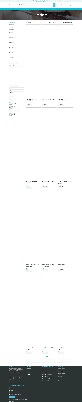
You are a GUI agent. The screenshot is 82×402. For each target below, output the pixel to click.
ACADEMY (27, 370)
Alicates (10, 27)
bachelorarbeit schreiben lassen (60, 358)
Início (26, 22)
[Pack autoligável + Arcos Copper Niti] (33, 60)
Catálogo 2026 (60, 376)
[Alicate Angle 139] (12, 113)
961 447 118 (45, 376)
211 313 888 (45, 372)
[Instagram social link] (53, 1)
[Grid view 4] (61, 22)
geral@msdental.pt (45, 380)
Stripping (10, 57)
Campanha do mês (12, 37)
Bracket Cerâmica (62, 264)
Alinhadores (11, 29)
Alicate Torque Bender (12, 103)
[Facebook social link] (51, 1)
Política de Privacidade (61, 368)
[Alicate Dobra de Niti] (12, 106)
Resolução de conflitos (61, 373)
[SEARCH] (54, 5)
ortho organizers (11, 55)
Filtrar (11, 92)
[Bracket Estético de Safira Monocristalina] (49, 225)
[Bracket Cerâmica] (65, 225)
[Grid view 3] (59, 22)
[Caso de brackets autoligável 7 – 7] (49, 60)
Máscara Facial (11, 50)
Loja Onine (11, 49)
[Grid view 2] (58, 22)
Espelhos (10, 45)
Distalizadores (11, 42)
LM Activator (11, 47)
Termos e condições (61, 371)
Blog (58, 378)
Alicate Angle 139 (12, 114)
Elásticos (10, 44)
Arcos (10, 30)
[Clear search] (10, 68)
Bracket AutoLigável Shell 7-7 (65, 181)
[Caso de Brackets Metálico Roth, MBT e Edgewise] (33, 142)
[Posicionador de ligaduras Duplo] (14, 109)
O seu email (11, 390)
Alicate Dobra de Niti (12, 107)
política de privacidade (17, 394)
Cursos (10, 40)
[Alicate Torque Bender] (13, 102)
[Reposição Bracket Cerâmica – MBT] (65, 308)
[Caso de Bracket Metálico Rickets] (49, 142)
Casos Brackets (11, 34)
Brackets (10, 32)
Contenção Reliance (12, 39)
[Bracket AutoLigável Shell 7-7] (65, 142)
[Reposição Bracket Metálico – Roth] (49, 308)
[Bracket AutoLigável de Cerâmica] (33, 308)
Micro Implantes (11, 52)
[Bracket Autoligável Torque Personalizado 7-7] (33, 225)
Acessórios (11, 24)
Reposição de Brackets (12, 35)
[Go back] (33, 15)
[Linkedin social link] (54, 1)
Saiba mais (10, 381)
